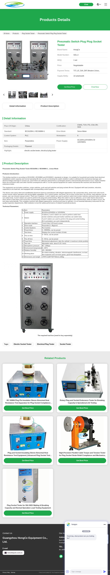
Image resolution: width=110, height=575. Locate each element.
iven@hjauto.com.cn (14, 553)
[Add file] (67, 571)
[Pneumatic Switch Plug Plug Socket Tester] (28, 62)
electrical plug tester (45, 344)
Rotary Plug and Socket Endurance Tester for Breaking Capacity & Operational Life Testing (82, 401)
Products (16, 33)
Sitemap (13, 572)
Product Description (50, 106)
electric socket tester (22, 344)
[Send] (104, 571)
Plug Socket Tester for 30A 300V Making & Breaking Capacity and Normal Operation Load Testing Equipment (28, 506)
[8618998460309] (61, 556)
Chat (86, 4)
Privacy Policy (6, 572)
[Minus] (104, 524)
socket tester (65, 344)
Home (7, 33)
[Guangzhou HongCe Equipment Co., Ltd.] (14, 4)
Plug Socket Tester (28, 33)
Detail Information (17, 106)
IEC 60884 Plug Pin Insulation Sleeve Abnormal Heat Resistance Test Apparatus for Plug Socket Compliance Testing (27, 401)
